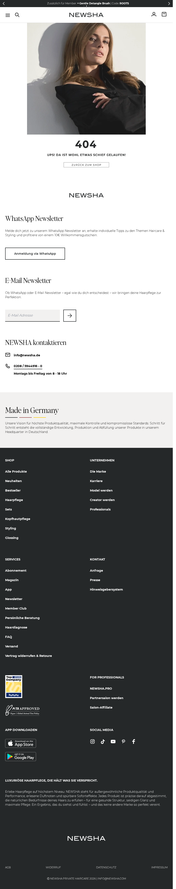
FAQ (8, 637)
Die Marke (98, 471)
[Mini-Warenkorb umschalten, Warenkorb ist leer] (164, 15)
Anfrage (96, 570)
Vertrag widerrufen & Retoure (28, 656)
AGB (8, 867)
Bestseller (13, 490)
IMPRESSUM (159, 867)
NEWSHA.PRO (101, 688)
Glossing (11, 538)
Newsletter (13, 599)
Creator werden (102, 500)
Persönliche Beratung (22, 618)
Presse (95, 580)
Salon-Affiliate (101, 707)
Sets (8, 509)
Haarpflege (14, 500)
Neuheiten (13, 481)
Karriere (96, 481)
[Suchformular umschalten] (17, 14)
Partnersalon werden (106, 698)
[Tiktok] (102, 742)
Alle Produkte (16, 471)
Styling (10, 528)
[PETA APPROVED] (44, 710)
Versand (11, 646)
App (8, 589)
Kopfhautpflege (17, 519)
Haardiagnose (16, 627)
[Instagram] (92, 742)
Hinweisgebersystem (106, 589)
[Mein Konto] (153, 15)
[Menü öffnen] (7, 15)
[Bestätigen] (69, 316)
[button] (4, 3)
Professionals (100, 509)
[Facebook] (133, 742)
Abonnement (15, 570)
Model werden (101, 490)
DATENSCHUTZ (106, 867)
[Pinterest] (123, 742)
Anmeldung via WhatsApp (35, 254)
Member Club (16, 608)
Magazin (12, 580)
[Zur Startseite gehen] (86, 15)
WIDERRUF (53, 867)
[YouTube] (113, 742)
